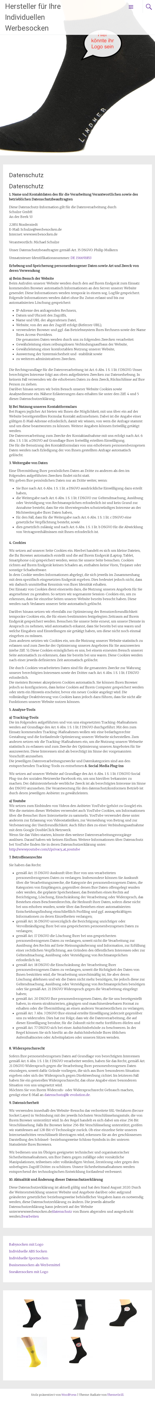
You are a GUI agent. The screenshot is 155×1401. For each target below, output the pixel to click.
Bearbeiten (30, 1216)
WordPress (68, 1395)
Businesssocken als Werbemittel (34, 1265)
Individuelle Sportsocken (28, 1258)
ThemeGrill (115, 1395)
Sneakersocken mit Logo (28, 1272)
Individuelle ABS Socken (28, 1251)
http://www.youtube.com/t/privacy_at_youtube (44, 849)
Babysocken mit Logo (26, 1244)
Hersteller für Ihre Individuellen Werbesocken (33, 17)
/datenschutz (62, 1211)
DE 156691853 (81, 258)
